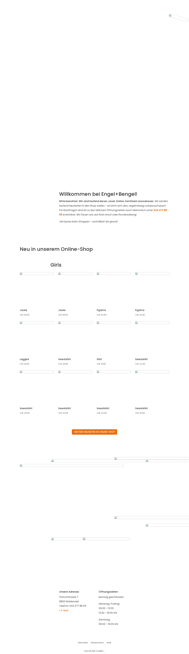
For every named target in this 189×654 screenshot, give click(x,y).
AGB (109, 642)
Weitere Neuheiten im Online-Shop (94, 432)
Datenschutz (97, 642)
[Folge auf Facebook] (151, 592)
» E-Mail (63, 610)
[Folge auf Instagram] (156, 592)
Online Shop (170, 9)
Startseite (153, 9)
